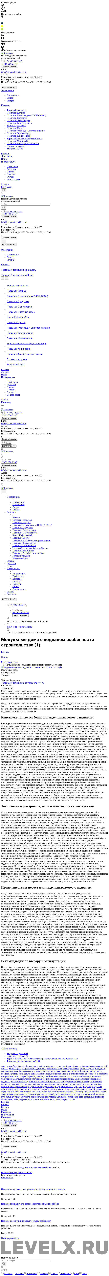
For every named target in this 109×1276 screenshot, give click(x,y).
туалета (80, 1094)
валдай (104, 1066)
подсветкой (96, 1084)
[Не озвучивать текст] (2, 48)
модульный (37, 1079)
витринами (27, 1068)
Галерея (10, 100)
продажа (78, 1086)
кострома (103, 1074)
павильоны (50, 1084)
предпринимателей (64, 1086)
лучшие (38, 1076)
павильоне (27, 1084)
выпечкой (15, 1071)
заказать (97, 1071)
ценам (4, 1099)
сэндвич (93, 1091)
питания (86, 1084)
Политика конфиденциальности (16, 1172)
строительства (58, 1091)
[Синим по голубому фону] (2, 23)
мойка (46, 1079)
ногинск (33, 1081)
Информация (8, 161)
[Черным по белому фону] (2, 17)
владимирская (50, 1068)
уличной (35, 1097)
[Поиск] (3, 190)
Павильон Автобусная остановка (23, 143)
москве (85, 1079)
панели (67, 1084)
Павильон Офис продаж (18, 120)
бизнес (69, 1066)
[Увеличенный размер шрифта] (3, 11)
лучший (46, 1076)
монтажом (69, 1079)
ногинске (42, 1081)
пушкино (26, 1089)
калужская (36, 1074)
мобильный (6, 1079)
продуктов (97, 1086)
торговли (19, 1094)
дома (68, 1071)
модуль (16, 1079)
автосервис (48, 1066)
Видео (10, 98)
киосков (80, 1074)
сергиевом (101, 1089)
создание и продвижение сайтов (35, 1167)
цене (10, 1099)
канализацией (48, 1074)
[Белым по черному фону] (2, 20)
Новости (11, 174)
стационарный (44, 1091)
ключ (87, 1074)
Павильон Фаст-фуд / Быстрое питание (26, 130)
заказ (90, 1071)
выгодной (79, 1068)
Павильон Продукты (17, 118)
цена (101, 1097)
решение (59, 1089)
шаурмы (30, 1099)
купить (17, 1076)
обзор (50, 1081)
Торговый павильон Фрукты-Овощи (24, 138)
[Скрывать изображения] (2, 38)
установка (73, 1097)
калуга (27, 1074)
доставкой (76, 1071)
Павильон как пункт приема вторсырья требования (26, 1221)
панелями (76, 1084)
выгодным (100, 1068)
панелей (60, 1084)
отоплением (96, 1081)
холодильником (91, 1097)
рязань (83, 1089)
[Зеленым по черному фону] (2, 30)
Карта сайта (7, 1177)
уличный (43, 1097)
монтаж (60, 1079)
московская (95, 1079)
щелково (48, 1099)
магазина (63, 1076)
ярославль (58, 1099)
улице (17, 1097)
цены (15, 1099)
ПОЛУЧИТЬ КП (8, 88)
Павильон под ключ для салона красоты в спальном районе (30, 1204)
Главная (5, 1102)
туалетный (90, 1094)
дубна (85, 1071)
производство (15, 1089)
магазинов (73, 1076)
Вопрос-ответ (13, 179)
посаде (13, 1086)
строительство (73, 1091)
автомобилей (12, 1066)
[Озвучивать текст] (3, 44)
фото (80, 1097)
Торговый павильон (16, 110)
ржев (66, 1089)
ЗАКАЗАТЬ (7, 688)
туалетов (100, 1094)
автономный (36, 1066)
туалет (73, 1094)
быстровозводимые (90, 1066)
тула (3, 1097)
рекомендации (48, 1089)
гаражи (36, 1071)
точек (67, 1094)
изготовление (16, 1074)
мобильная (84, 1076)
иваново (5, 1074)
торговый (49, 1094)
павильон (5, 1084)
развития (36, 1089)
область (56, 1081)
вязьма (23, 1071)
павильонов (38, 1084)
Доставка (6, 156)
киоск (58, 1074)
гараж (30, 1071)
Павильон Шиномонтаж (18, 136)
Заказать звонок (9, 67)
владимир (38, 1068)
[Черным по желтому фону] (2, 26)
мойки (53, 1079)
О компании (7, 90)
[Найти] (3, 208)
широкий (39, 1099)
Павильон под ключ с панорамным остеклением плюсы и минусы (33, 1189)
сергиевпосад (7, 1091)
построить (22, 1086)
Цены (4, 159)
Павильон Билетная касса (19, 123)
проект (4, 1089)
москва (78, 1079)
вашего (4, 1068)
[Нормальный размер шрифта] (3, 8)
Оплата (10, 171)
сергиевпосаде (22, 1091)
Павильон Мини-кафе (17, 141)
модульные (25, 1079)
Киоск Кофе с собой (16, 125)
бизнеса (77, 1066)
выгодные (89, 1068)
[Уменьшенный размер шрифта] (2, 5)
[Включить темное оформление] (3, 241)
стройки (84, 1091)
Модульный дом (15, 148)
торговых (59, 1094)
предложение (34, 1086)
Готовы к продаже (15, 146)
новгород (23, 1081)
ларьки (30, 1076)
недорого (5, 1081)
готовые (52, 1071)
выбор (60, 1068)
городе (44, 1071)
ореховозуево (82, 1081)
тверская (101, 1091)
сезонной (91, 1089)
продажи (87, 1086)
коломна (94, 1074)
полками (5, 1086)
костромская (7, 1076)
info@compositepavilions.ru (13, 72)
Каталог (5, 105)
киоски (72, 1074)
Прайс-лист (12, 166)
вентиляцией (15, 1068)
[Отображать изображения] (2, 35)
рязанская (74, 1089)
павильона (16, 1084)
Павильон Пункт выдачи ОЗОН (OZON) (26, 115)
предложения (47, 1086)
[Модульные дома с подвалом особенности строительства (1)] (31, 667)
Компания (6, 1112)
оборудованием (68, 1081)
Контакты (6, 187)
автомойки (24, 1066)
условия (52, 1097)
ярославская (69, 1099)
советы (32, 1091)
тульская (10, 1097)
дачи (59, 1071)
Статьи (10, 177)
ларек (23, 1076)
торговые (39, 1094)
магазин (54, 1076)
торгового (29, 1094)
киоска (64, 1074)
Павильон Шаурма (16, 113)
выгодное (69, 1068)
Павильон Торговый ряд (19, 133)
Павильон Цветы (15, 128)
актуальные (60, 1066)
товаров (11, 1094)
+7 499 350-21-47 (13, 61)
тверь (3, 1094)
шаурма (22, 1099)
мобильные (95, 1076)
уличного (25, 1097)
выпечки (5, 1071)
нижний (15, 1081)
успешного (62, 1097)
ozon (3, 1066)
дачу (64, 1071)
